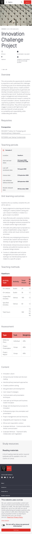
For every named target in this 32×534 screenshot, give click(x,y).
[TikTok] (13, 477)
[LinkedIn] (10, 477)
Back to (5, 69)
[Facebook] (2, 477)
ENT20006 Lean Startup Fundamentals (13, 137)
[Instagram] (7, 477)
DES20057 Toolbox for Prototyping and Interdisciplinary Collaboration (13, 132)
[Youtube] (5, 477)
